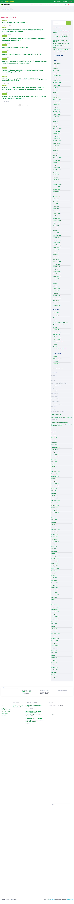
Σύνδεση (70, 1)
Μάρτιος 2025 (56, 97)
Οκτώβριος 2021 (56, 194)
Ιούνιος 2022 (56, 174)
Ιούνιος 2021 (56, 201)
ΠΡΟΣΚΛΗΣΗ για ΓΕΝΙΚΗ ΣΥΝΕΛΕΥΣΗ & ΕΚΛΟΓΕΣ (16, 22)
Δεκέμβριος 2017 (56, 288)
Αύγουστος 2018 (56, 276)
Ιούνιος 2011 (56, 302)
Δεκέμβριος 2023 (56, 133)
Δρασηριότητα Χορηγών (58, 324)
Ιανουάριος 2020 (56, 237)
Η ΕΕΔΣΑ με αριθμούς (5, 709)
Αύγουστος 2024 (56, 114)
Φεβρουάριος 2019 (57, 261)
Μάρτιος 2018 (56, 286)
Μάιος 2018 (55, 283)
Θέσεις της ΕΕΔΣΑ (57, 332)
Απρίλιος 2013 (56, 293)
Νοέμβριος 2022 (56, 165)
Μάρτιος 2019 (56, 259)
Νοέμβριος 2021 (56, 191)
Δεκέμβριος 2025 (56, 78)
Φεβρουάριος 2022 (57, 184)
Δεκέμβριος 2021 (56, 189)
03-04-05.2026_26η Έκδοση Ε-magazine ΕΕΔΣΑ (15, 47)
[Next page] (30, 105)
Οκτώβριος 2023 (56, 138)
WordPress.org (56, 363)
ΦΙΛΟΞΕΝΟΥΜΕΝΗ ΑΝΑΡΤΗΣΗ (59, 349)
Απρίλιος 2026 (56, 70)
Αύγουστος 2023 (56, 143)
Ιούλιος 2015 (56, 290)
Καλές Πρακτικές (56, 336)
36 (28, 105)
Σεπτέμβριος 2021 (57, 196)
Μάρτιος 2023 (56, 155)
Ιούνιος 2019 (56, 252)
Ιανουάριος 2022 (56, 186)
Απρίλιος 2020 (56, 230)
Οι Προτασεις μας (50, 4)
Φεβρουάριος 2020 (57, 235)
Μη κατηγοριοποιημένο (58, 341)
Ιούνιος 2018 (56, 281)
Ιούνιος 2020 (56, 225)
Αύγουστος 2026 (56, 63)
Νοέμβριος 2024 (56, 107)
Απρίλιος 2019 (56, 256)
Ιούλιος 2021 (56, 198)
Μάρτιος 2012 (56, 300)
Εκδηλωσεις (61, 4)
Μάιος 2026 (55, 68)
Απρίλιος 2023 (56, 152)
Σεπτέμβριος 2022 (57, 169)
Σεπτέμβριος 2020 (57, 220)
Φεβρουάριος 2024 (57, 128)
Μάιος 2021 (55, 203)
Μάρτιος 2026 (56, 73)
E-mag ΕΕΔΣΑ (56, 312)
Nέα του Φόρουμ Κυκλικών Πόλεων (60, 322)
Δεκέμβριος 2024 (56, 104)
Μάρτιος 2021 (56, 208)
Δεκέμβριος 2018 (56, 266)
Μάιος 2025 (55, 92)
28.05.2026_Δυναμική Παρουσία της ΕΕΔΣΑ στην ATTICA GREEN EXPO (21, 54)
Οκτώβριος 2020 (56, 218)
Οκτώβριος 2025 (56, 80)
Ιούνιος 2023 (56, 148)
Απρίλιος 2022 (56, 179)
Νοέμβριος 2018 (56, 269)
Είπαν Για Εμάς (56, 329)
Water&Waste (70, 899)
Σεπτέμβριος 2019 (57, 244)
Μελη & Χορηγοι (42, 4)
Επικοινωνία (65, 1)
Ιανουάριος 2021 (56, 211)
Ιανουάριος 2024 (56, 131)
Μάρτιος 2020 (56, 232)
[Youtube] (61, 692)
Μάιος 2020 (55, 227)
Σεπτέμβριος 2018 (57, 273)
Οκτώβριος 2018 (56, 271)
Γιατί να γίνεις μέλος (17, 706)
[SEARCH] (68, 23)
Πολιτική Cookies (4, 713)
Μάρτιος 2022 (56, 181)
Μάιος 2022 (55, 177)
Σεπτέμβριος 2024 (57, 111)
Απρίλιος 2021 (56, 206)
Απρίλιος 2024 (56, 123)
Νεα (56, 4)
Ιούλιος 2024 (56, 116)
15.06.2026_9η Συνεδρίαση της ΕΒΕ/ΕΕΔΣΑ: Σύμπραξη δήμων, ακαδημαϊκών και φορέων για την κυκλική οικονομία (61, 42)
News (54, 317)
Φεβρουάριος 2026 (57, 75)
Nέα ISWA (55, 319)
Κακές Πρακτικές (56, 334)
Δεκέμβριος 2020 (56, 213)
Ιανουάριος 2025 (56, 102)
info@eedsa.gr (25, 693)
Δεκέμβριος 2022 (56, 162)
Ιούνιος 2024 (56, 119)
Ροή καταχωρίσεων (57, 358)
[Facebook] (58, 692)
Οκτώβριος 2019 (56, 242)
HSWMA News (56, 315)
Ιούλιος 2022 (56, 172)
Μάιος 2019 (55, 254)
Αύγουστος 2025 (56, 85)
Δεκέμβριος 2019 (56, 240)
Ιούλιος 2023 (56, 145)
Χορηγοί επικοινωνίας (57, 1)
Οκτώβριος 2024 (56, 109)
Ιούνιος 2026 (56, 65)
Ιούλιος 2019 (56, 249)
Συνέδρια (55, 346)
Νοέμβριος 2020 (56, 215)
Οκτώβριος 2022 (56, 167)
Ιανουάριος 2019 (56, 264)
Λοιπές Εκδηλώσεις (57, 339)
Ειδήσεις (55, 327)
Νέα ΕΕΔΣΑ (5, 20)
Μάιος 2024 (55, 121)
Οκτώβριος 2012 (56, 298)
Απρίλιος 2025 (56, 94)
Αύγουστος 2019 (56, 247)
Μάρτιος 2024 (56, 126)
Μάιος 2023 (55, 150)
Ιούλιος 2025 (56, 87)
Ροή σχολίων (56, 361)
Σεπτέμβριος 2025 (57, 82)
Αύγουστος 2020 (56, 223)
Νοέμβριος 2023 (56, 136)
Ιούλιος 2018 (56, 278)
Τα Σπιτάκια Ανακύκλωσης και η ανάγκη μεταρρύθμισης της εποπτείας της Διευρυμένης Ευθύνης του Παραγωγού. (61, 36)
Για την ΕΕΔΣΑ (4, 708)
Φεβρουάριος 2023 (57, 157)
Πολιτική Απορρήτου (5, 711)
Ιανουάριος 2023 (56, 160)
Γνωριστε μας (34, 4)
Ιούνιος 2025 (56, 90)
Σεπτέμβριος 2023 (57, 140)
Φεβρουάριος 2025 (57, 99)
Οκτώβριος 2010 (56, 305)
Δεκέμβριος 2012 (56, 295)
